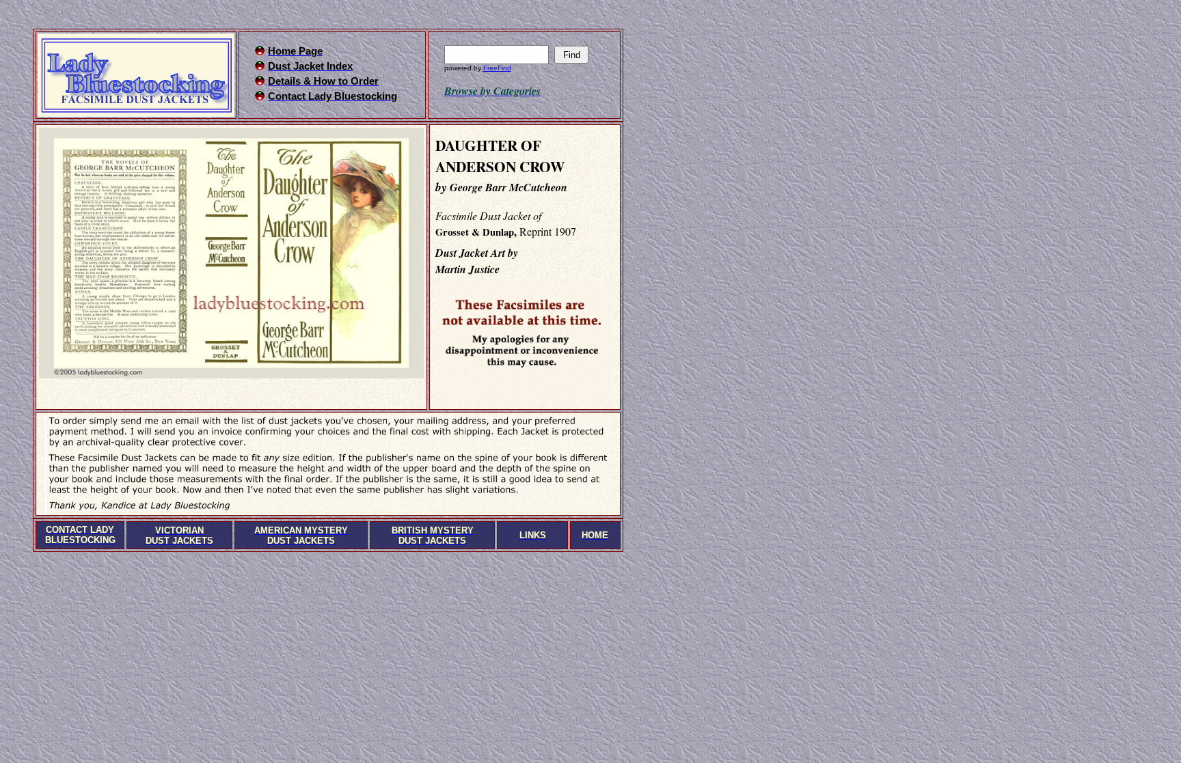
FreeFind (497, 68)
